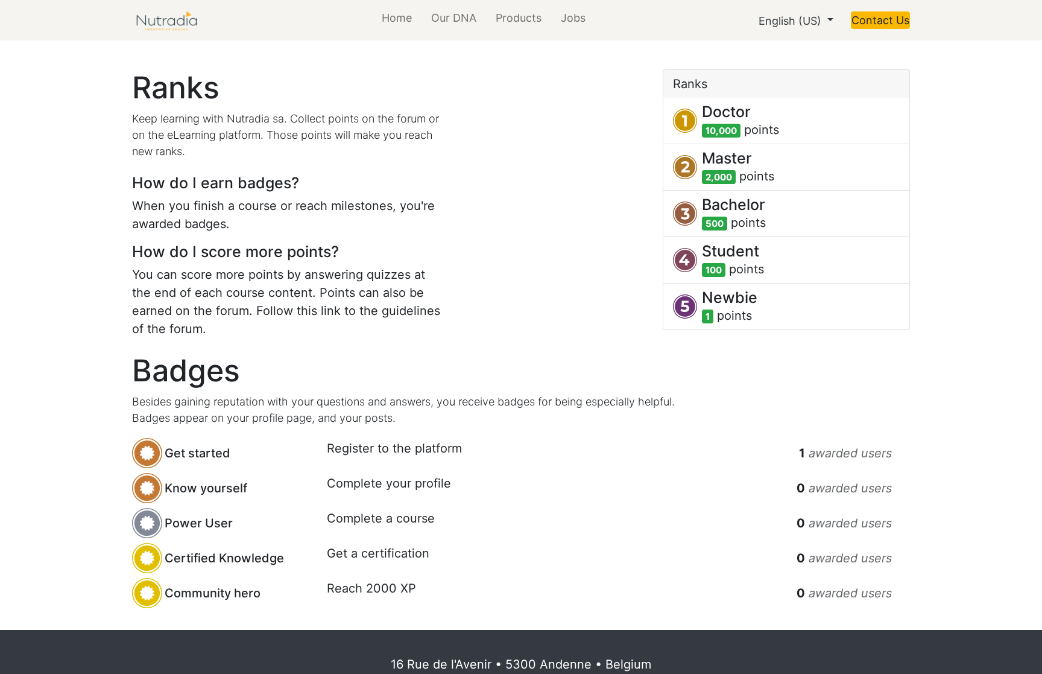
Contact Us (880, 20)
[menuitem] (397, 20)
